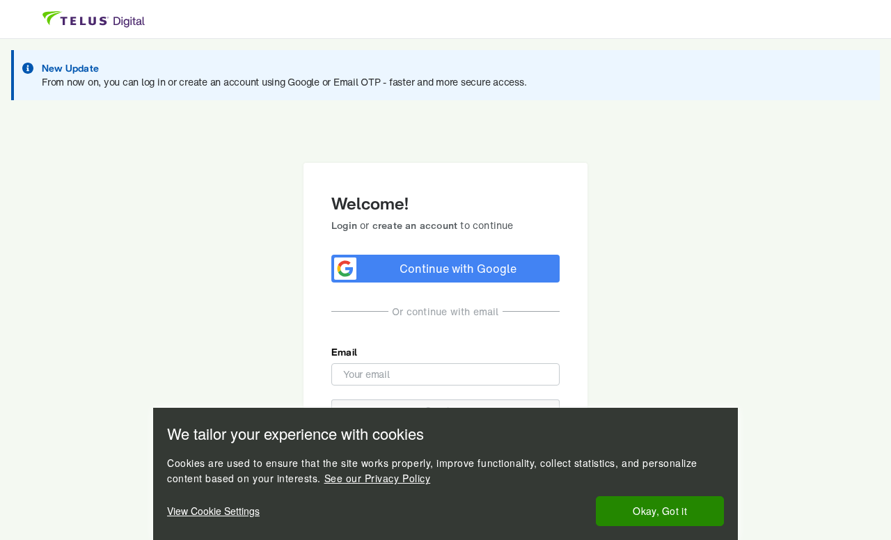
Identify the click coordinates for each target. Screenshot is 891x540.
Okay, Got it (660, 511)
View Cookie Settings (213, 511)
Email (344, 351)
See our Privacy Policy (377, 478)
